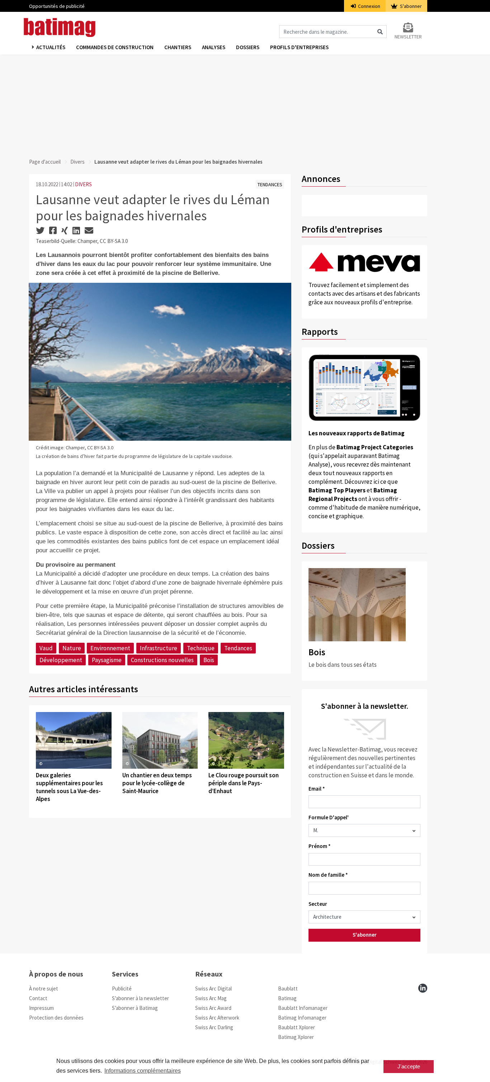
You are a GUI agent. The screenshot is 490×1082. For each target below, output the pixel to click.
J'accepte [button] (408, 1066)
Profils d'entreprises (299, 47)
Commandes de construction (115, 47)
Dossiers (247, 47)
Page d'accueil (45, 161)
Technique (201, 648)
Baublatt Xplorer (296, 1027)
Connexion (368, 6)
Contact (38, 998)
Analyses (213, 47)
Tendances (238, 648)
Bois (208, 660)
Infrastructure (158, 648)
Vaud (46, 648)
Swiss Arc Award (213, 1007)
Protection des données (56, 1017)
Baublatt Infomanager (303, 1007)
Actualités (50, 47)
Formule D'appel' (328, 817)
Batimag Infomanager (302, 1017)
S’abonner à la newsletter (140, 998)
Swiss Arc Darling (214, 1027)
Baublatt (288, 988)
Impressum (41, 1007)
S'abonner (410, 6)
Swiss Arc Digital (213, 988)
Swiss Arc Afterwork (217, 1017)
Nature (71, 648)
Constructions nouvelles (162, 660)
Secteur (317, 903)
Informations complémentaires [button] (142, 1071)
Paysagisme (107, 660)
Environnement (110, 648)
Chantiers (177, 47)
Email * (316, 788)
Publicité (122, 988)
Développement (60, 660)
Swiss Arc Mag (211, 998)
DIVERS (83, 184)
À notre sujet (43, 988)
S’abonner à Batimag (135, 1007)
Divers (77, 161)
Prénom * (319, 846)
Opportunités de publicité (57, 6)
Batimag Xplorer (296, 1037)
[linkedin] (422, 988)
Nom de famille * (328, 874)
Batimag (287, 998)
